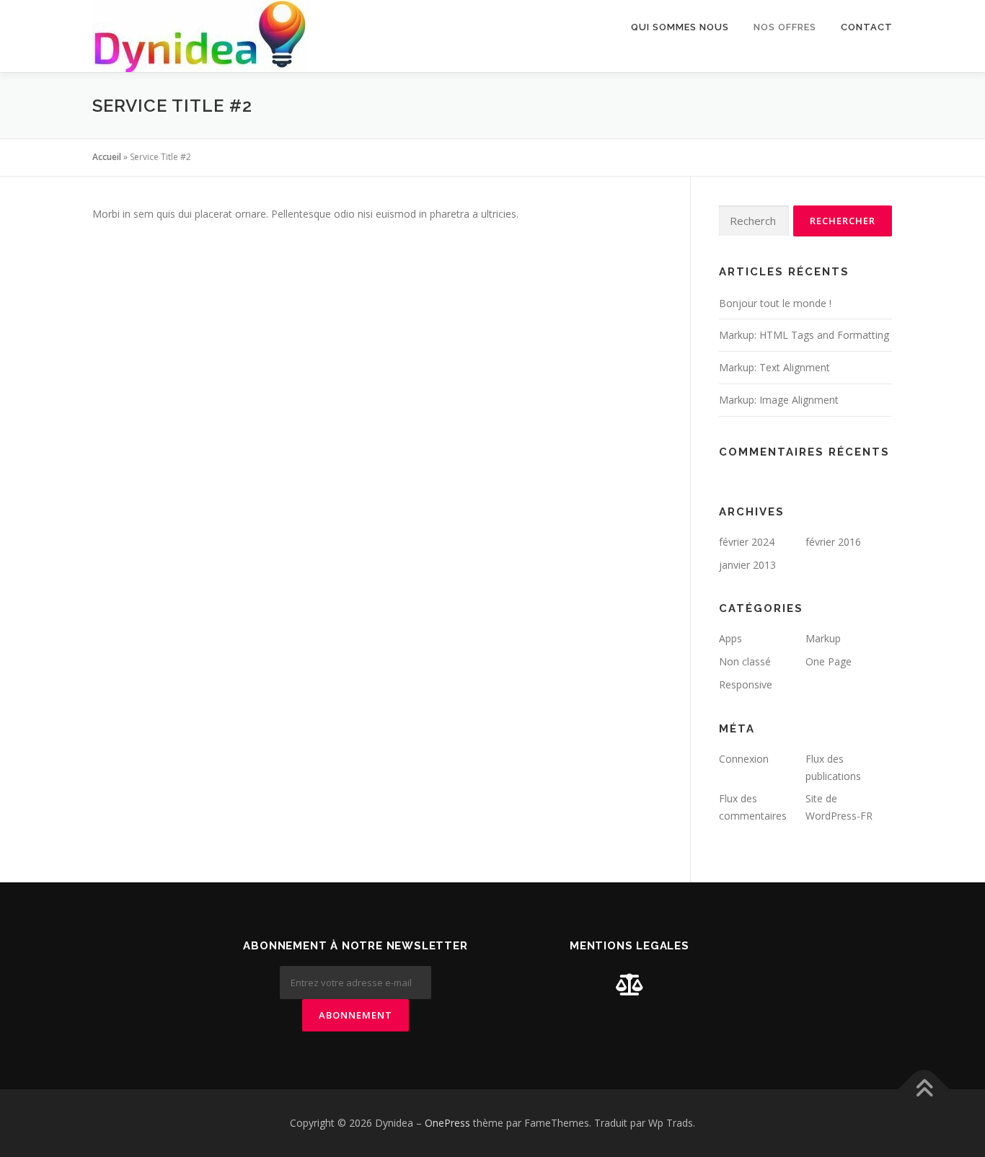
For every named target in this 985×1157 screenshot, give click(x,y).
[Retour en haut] (924, 1089)
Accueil (106, 157)
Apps (730, 638)
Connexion (744, 759)
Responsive (745, 684)
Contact (867, 27)
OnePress (447, 1123)
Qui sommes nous (680, 27)
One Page (828, 661)
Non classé (745, 661)
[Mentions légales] (629, 984)
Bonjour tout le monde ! (775, 303)
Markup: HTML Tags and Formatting (804, 335)
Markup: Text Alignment (774, 367)
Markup (823, 638)
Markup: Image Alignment (779, 400)
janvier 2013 (747, 565)
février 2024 (746, 542)
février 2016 (833, 542)
